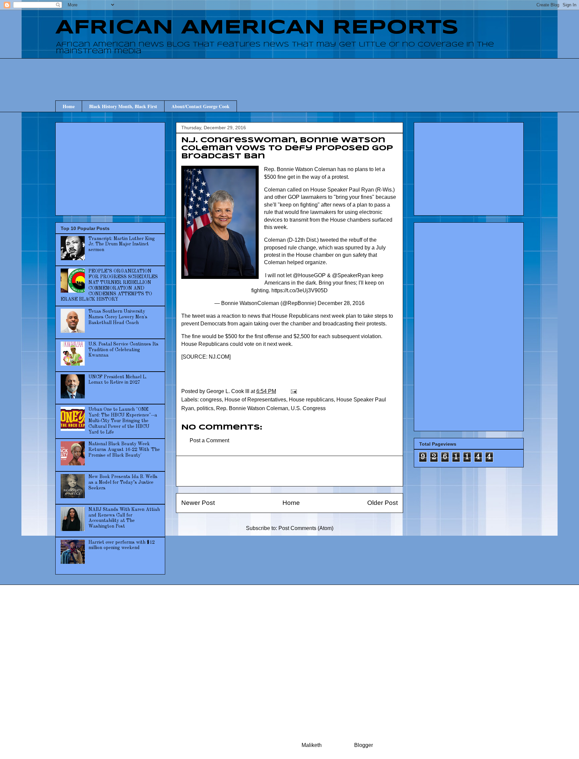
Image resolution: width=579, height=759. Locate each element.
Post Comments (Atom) (305, 528)
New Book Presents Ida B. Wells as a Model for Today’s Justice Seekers (122, 482)
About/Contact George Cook (201, 106)
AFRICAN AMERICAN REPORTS (257, 27)
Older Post (382, 502)
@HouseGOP (309, 275)
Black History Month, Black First (123, 106)
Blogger (363, 745)
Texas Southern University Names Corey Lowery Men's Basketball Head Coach (117, 317)
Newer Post (198, 502)
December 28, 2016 (341, 303)
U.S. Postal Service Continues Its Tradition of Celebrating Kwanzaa (123, 350)
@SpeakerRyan (351, 275)
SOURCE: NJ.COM (206, 357)
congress (211, 399)
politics (205, 408)
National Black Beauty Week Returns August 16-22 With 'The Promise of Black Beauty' (124, 450)
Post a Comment (209, 440)
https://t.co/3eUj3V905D (299, 290)
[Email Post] (293, 391)
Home (69, 106)
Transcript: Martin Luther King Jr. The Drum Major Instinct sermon (121, 244)
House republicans (311, 399)
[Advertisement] (289, 73)
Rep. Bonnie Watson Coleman (252, 408)
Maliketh (312, 745)
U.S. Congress (308, 408)
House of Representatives (255, 399)
